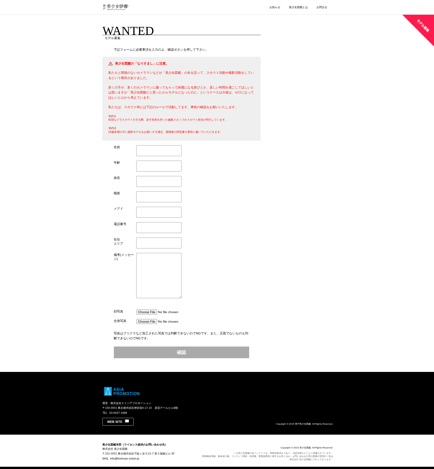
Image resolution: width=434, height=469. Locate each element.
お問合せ (321, 7)
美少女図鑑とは (298, 7)
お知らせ (274, 7)
